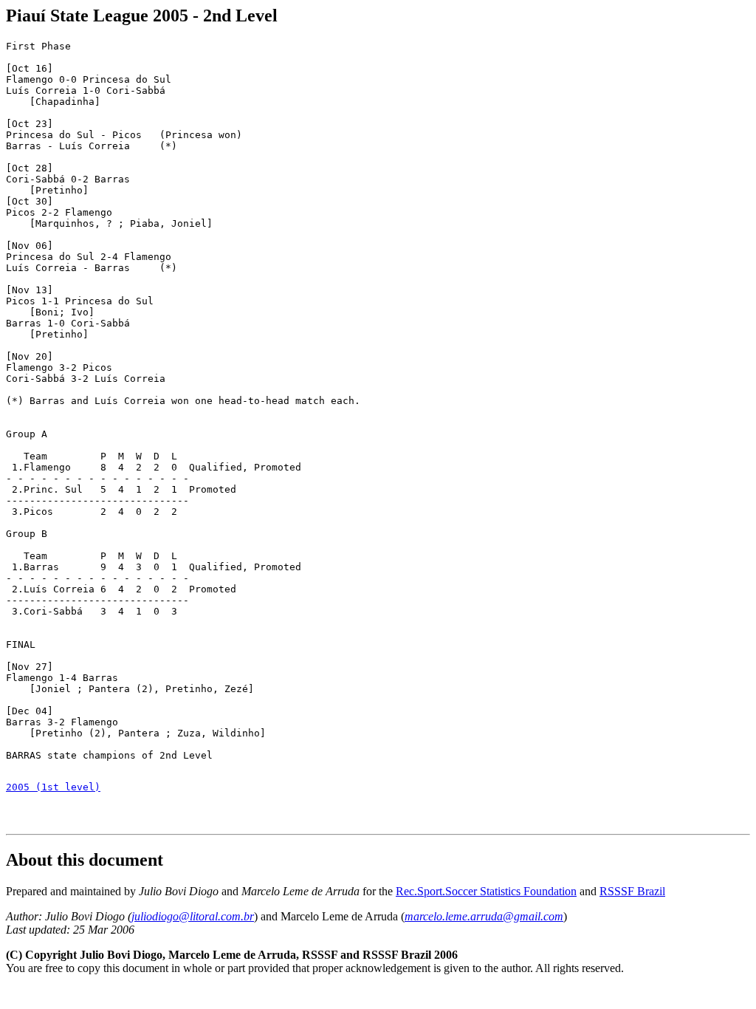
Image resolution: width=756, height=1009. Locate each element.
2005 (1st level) (53, 787)
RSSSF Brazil (632, 891)
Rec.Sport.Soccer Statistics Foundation (486, 891)
